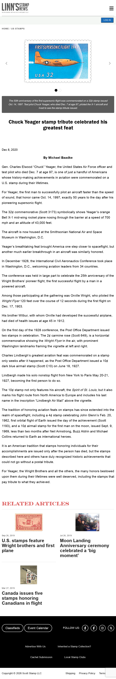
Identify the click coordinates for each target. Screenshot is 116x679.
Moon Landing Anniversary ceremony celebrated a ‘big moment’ (84, 548)
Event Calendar (38, 628)
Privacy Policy (87, 673)
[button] (6, 63)
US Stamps (18, 28)
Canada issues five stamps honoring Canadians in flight (22, 598)
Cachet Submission (41, 657)
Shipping (70, 673)
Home (5, 28)
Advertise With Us (35, 646)
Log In (107, 20)
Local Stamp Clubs (75, 657)
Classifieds (12, 628)
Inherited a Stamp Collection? (74, 646)
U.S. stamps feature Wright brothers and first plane (28, 545)
